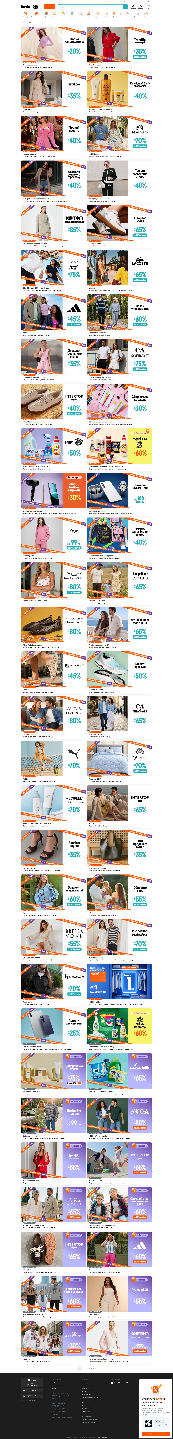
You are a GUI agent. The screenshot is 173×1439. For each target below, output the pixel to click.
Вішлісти (141, 8)
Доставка (84, 1408)
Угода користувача (87, 1417)
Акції (82, 1402)
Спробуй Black (31, 1396)
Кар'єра (53, 1388)
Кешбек (83, 1391)
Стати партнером (110, 2)
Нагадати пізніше (156, 1434)
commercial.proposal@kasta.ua (61, 1417)
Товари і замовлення (88, 1386)
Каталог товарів (31, 1400)
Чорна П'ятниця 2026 (121, 1383)
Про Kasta (84, 1383)
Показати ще (89, 1368)
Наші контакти (56, 1383)
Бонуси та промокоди (88, 1400)
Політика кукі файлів (88, 1422)
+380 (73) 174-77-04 (58, 1408)
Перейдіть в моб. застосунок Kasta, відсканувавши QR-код (161, 1424)
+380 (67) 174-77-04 (58, 1406)
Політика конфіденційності (90, 1419)
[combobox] (91, 6)
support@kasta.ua (57, 1414)
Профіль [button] (133, 8)
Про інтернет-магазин (58, 1386)
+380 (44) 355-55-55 (58, 1403)
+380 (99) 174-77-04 (58, 1411)
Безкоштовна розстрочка (89, 1397)
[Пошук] (125, 6)
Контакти (84, 1414)
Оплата (83, 1405)
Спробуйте (36, 5)
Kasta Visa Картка (87, 1394)
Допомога (140, 2)
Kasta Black (85, 1388)
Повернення (85, 1411)
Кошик (149, 8)
